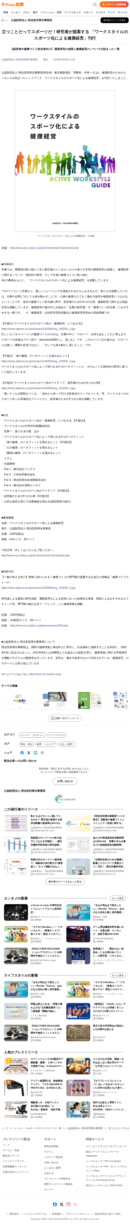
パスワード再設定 (53, 1157)
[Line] (35, 752)
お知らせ (49, 1173)
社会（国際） (67, 744)
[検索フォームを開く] (95, 4)
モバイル (122, 12)
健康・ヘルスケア (46, 744)
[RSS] (75, 1204)
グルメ (26, 12)
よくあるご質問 (52, 1167)
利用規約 (56, 1214)
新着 (5, 12)
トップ (4, 1128)
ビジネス (100, 12)
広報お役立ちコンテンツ (16, 1172)
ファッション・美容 (51, 12)
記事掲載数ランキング (14, 1166)
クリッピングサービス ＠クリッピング (106, 1146)
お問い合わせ (65, 781)
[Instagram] (68, 1204)
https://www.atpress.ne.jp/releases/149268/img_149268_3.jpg (38, 361)
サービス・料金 (11, 1150)
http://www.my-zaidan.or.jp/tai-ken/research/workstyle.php (44, 247)
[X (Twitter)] (28, 752)
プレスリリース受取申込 (57, 1178)
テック (111, 12)
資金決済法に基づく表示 (108, 1214)
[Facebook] (22, 752)
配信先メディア (11, 1155)
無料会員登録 (51, 1146)
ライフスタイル (72, 12)
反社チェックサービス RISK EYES (104, 1185)
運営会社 (14, 1214)
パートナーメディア (13, 1161)
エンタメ (15, 12)
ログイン (49, 1151)
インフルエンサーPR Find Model (103, 1161)
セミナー (49, 1189)
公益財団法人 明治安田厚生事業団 (19, 59)
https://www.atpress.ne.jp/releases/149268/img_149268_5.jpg (38, 587)
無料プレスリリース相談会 (58, 1184)
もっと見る (118, 898)
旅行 (35, 12)
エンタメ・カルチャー (32, 735)
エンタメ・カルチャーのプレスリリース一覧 (37, 1128)
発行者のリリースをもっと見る (65, 881)
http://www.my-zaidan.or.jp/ (45, 674)
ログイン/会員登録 (116, 4)
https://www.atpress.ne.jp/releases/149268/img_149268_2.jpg (38, 328)
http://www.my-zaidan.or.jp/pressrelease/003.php (39, 625)
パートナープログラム (35, 1214)
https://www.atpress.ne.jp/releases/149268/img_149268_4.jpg (38, 388)
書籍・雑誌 (26, 744)
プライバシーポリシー (78, 1214)
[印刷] (42, 752)
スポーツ (88, 12)
